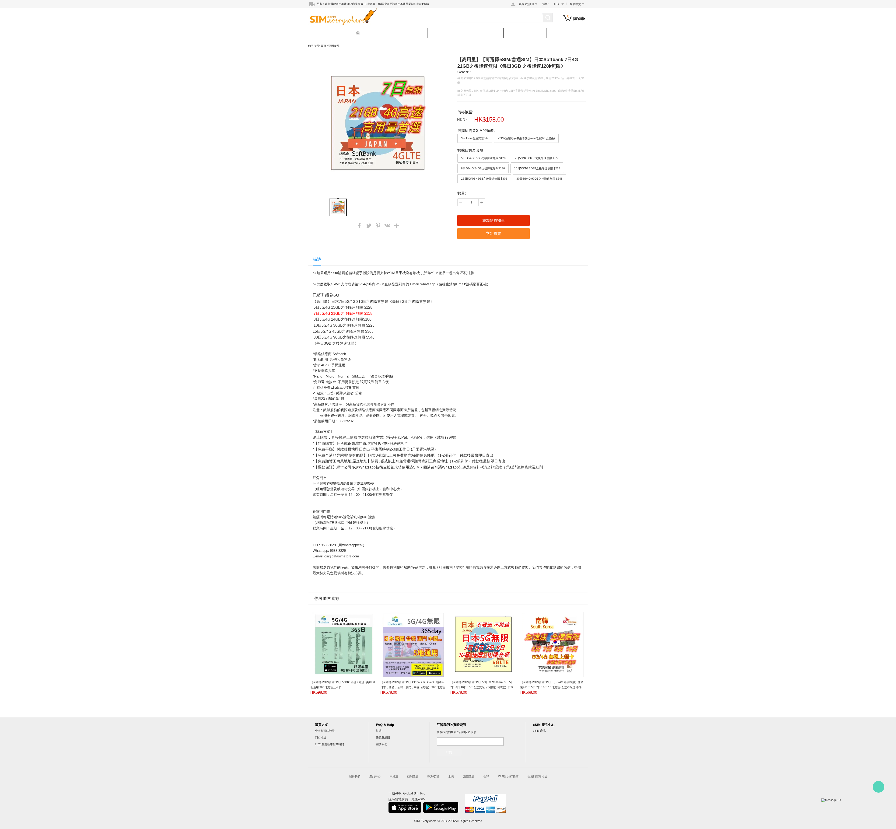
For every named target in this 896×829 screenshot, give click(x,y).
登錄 (521, 4)
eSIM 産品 (539, 730)
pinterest (378, 225)
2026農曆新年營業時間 (329, 744)
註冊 (531, 4)
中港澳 (416, 33)
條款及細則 (383, 737)
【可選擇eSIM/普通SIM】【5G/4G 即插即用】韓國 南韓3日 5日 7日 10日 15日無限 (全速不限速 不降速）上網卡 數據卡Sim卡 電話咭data (551, 687)
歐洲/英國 (465, 33)
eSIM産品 (559, 33)
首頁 (372, 33)
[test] (878, 787)
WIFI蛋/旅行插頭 (508, 776)
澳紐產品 (515, 33)
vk (387, 225)
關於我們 (381, 744)
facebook (359, 225)
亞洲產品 (439, 33)
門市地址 (320, 737)
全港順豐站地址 (325, 730)
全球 (537, 33)
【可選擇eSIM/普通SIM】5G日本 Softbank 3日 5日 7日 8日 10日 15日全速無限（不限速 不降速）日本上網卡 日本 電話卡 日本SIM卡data (482, 687)
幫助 (379, 730)
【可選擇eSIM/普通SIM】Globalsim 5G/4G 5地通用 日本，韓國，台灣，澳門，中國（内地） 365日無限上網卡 (412, 687)
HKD (461, 120)
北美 (451, 776)
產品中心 (393, 33)
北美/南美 (490, 33)
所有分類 (320, 33)
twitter (368, 225)
